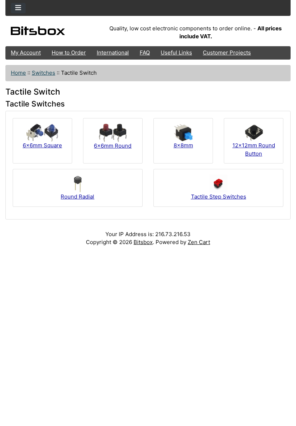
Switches (43, 72)
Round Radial (77, 196)
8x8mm (183, 145)
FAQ (145, 52)
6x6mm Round (112, 145)
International (113, 52)
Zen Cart (199, 242)
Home (18, 72)
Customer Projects (227, 52)
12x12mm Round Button (253, 149)
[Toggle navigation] (18, 8)
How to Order (69, 52)
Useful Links (176, 52)
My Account (26, 52)
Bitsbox (143, 242)
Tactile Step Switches (218, 196)
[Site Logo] (53, 32)
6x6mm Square (42, 145)
